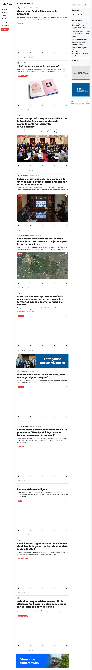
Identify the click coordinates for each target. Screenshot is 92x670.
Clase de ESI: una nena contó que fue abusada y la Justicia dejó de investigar (80, 53)
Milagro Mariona (24, 62)
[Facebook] (73, 14)
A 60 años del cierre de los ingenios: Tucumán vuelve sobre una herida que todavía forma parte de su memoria (81, 34)
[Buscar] (85, 4)
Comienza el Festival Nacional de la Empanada (37, 12)
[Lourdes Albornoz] (19, 486)
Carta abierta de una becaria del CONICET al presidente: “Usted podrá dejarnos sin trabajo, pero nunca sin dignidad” (42, 432)
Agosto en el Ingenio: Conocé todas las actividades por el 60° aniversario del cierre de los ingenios (81, 26)
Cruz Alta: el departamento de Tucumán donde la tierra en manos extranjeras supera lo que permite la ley (42, 241)
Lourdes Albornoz (24, 485)
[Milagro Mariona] (19, 62)
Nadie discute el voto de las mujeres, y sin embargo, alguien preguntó (41, 376)
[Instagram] (79, 14)
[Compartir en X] (30, 53)
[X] (76, 14)
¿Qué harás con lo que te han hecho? (38, 66)
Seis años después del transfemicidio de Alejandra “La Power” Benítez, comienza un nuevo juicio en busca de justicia (41, 604)
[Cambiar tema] (89, 4)
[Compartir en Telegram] (54, 53)
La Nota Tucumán (24, 7)
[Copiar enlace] (66, 53)
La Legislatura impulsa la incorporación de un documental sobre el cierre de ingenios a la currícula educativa (42, 182)
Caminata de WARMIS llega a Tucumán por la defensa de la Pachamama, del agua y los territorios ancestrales (79, 42)
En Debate (6, 25)
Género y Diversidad (7, 22)
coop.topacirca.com (84, 104)
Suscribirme (5, 29)
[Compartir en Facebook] (18, 53)
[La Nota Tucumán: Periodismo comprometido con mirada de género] (7, 4)
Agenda (4, 18)
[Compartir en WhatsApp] (42, 53)
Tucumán (4, 9)
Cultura (4, 15)
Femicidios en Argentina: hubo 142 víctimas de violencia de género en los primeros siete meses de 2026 (42, 546)
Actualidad (5, 12)
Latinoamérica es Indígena (32, 489)
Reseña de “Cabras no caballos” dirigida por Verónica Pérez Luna (80, 48)
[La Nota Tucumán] (19, 7)
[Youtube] (81, 14)
